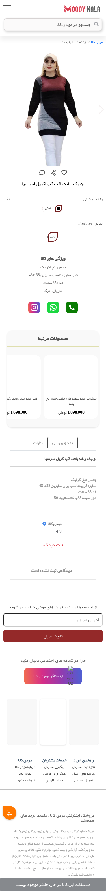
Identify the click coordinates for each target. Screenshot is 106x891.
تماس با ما (24, 773)
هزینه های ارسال (83, 773)
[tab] (62, 443)
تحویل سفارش (83, 780)
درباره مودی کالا (25, 766)
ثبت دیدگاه (53, 544)
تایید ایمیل (53, 635)
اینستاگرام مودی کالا (48, 676)
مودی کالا (97, 42)
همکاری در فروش (54, 773)
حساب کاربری (54, 780)
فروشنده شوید (25, 780)
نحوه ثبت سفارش (83, 766)
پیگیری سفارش (54, 766)
